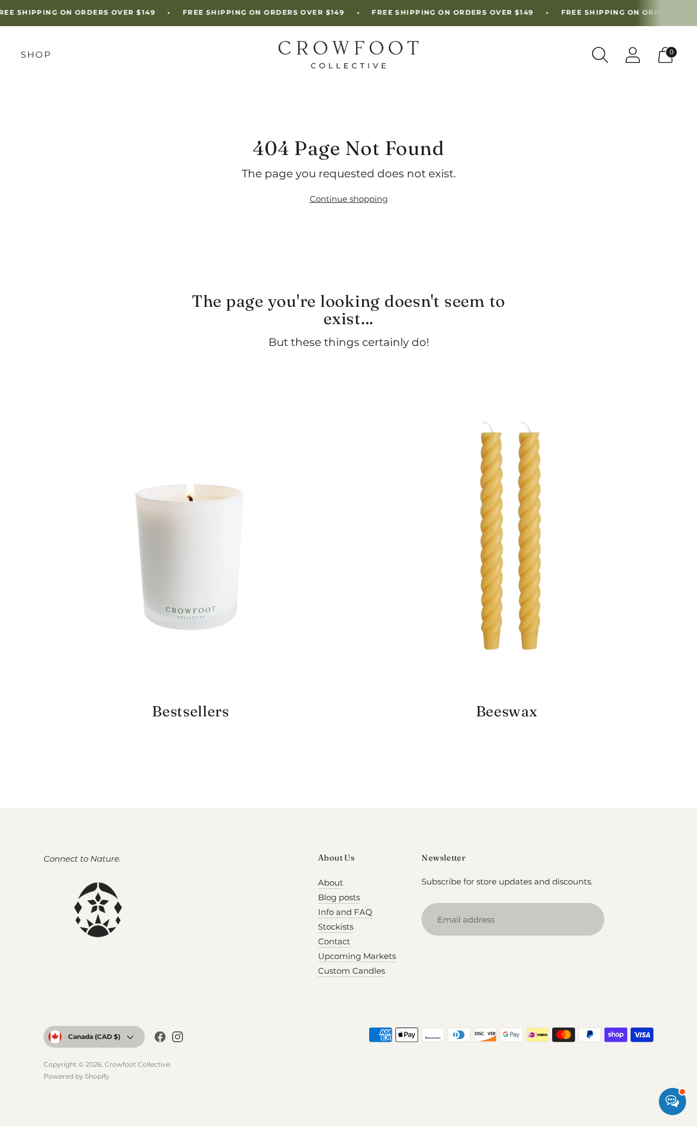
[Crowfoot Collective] (348, 54)
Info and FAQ (345, 912)
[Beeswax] (506, 541)
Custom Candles (351, 971)
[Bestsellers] (191, 541)
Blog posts (339, 897)
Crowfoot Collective (137, 1064)
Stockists (335, 926)
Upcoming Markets (357, 956)
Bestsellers (190, 711)
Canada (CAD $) (94, 1036)
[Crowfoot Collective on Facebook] (160, 1038)
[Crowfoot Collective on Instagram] (177, 1038)
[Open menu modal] (36, 55)
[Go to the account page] (632, 55)
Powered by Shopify (76, 1076)
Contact (334, 941)
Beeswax (506, 711)
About (330, 882)
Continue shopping (349, 199)
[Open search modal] (600, 55)
